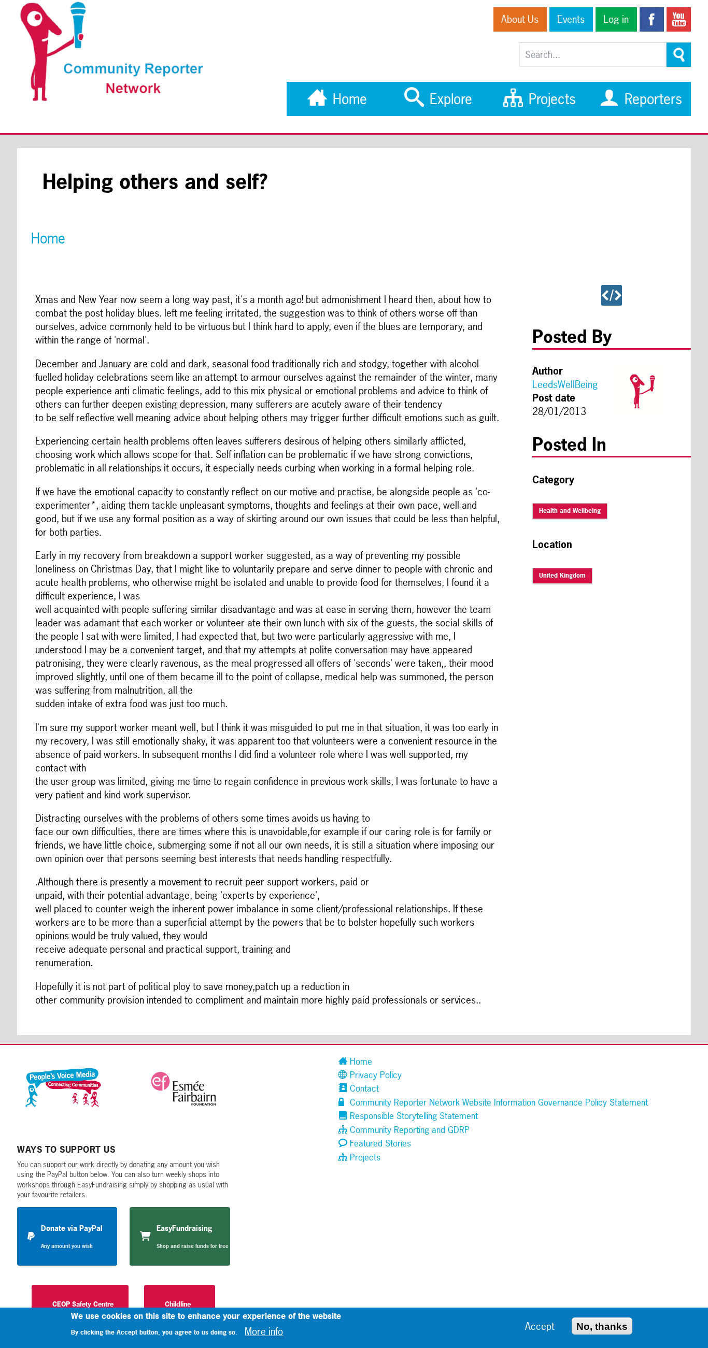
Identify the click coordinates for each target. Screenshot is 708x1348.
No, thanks (602, 1326)
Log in (616, 19)
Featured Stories (379, 1143)
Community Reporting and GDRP (408, 1130)
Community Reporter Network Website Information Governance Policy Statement (497, 1102)
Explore (449, 99)
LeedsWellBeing (565, 384)
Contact (363, 1088)
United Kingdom (562, 575)
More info (264, 1331)
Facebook (652, 19)
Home (348, 99)
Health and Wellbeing (570, 511)
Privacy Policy (374, 1075)
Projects (550, 99)
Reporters (651, 99)
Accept (540, 1326)
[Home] (117, 100)
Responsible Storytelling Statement (412, 1116)
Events (571, 19)
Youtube (679, 19)
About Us (520, 19)
